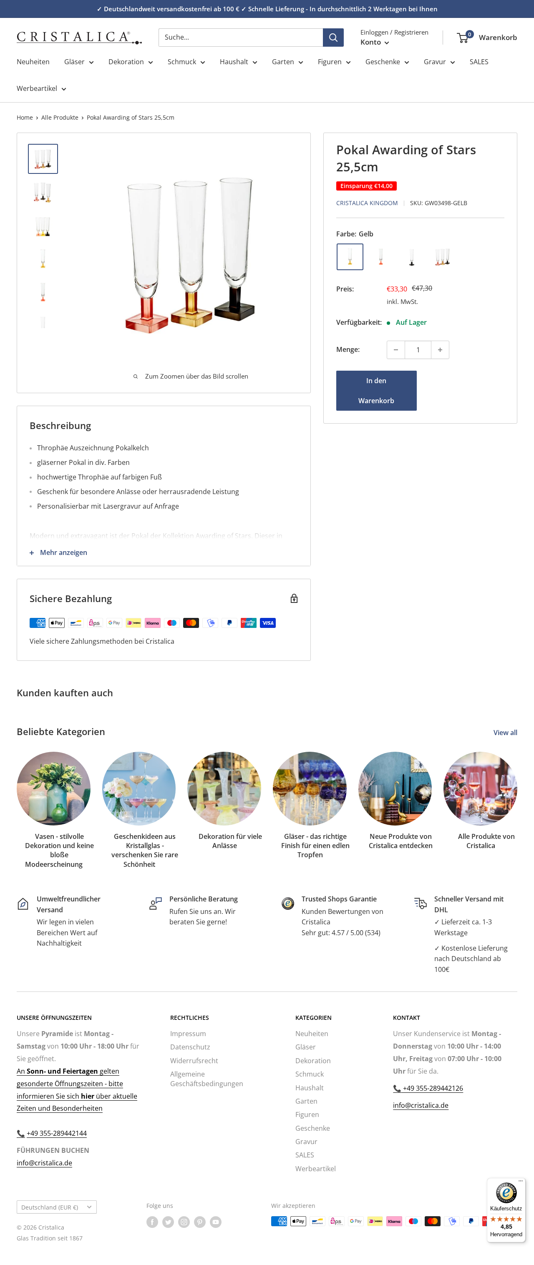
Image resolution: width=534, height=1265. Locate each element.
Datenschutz (190, 1047)
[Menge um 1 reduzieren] (396, 350)
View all (506, 732)
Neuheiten (33, 61)
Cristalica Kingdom (367, 203)
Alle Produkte (59, 117)
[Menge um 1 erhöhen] (440, 350)
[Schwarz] (411, 256)
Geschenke (382, 61)
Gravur (435, 61)
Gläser (74, 61)
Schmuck (182, 61)
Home (25, 117)
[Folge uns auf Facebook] (152, 1222)
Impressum (188, 1033)
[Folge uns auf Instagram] (184, 1222)
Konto (371, 42)
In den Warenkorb (376, 390)
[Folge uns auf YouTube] (216, 1222)
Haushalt (234, 61)
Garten (283, 61)
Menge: (348, 349)
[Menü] (521, 1183)
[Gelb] (350, 256)
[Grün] (442, 256)
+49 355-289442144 (57, 1133)
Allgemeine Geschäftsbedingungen (206, 1078)
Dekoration (126, 61)
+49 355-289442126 (432, 1088)
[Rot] (381, 256)
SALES (479, 61)
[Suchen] (333, 37)
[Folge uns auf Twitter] (168, 1222)
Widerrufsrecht (194, 1060)
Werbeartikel (37, 88)
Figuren (330, 61)
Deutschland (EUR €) (49, 1207)
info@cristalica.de (44, 1162)
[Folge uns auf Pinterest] (200, 1222)
